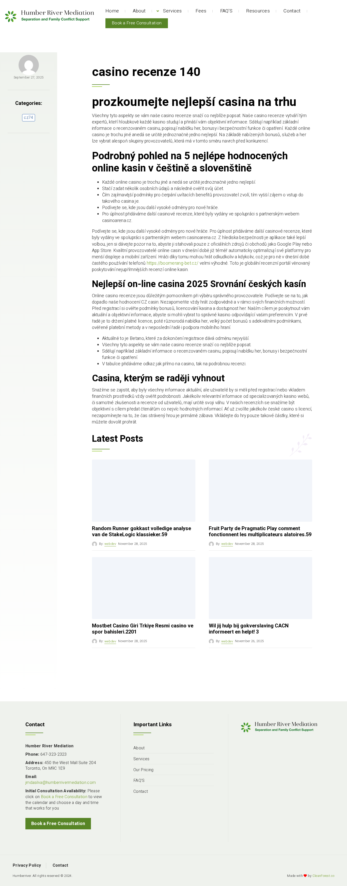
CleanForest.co (323, 876)
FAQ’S (226, 10)
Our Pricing (143, 770)
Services (172, 10)
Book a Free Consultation (137, 23)
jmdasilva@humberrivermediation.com (60, 783)
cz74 (28, 118)
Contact (292, 10)
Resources (258, 10)
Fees (201, 10)
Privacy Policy (27, 865)
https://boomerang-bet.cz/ (173, 263)
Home (112, 10)
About (139, 10)
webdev (110, 544)
